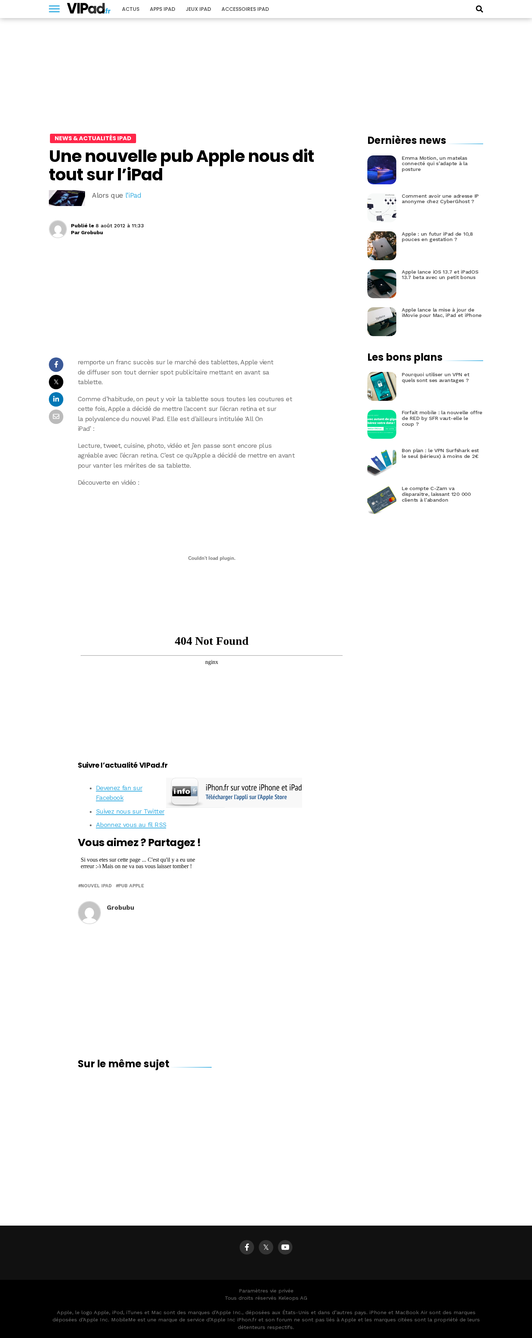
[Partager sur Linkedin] (56, 401)
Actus (130, 9)
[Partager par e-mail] (56, 418)
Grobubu (92, 232)
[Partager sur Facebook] (56, 366)
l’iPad (133, 195)
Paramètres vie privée (266, 1291)
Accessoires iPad (245, 9)
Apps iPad (162, 9)
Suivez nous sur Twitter (130, 811)
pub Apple (131, 886)
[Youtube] (285, 1247)
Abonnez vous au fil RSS (131, 824)
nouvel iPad (96, 886)
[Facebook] (247, 1247)
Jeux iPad (198, 9)
